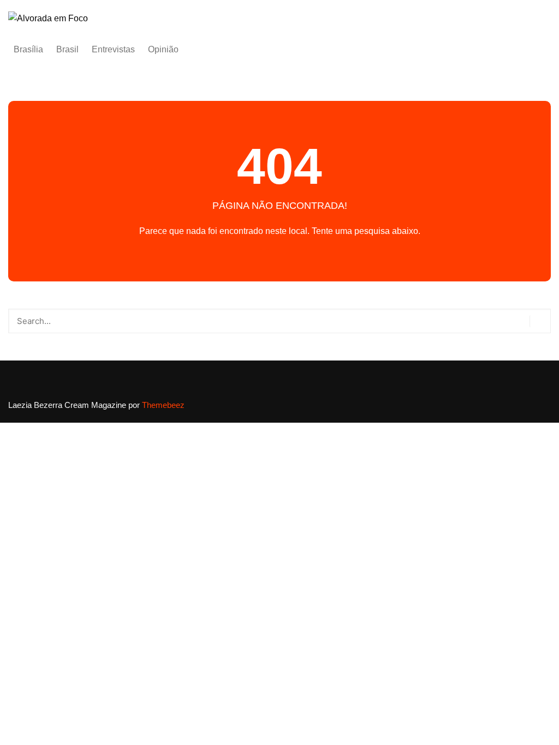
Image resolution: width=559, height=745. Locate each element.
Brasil (67, 49)
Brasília (28, 49)
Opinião (163, 49)
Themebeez (163, 405)
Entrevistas (113, 49)
